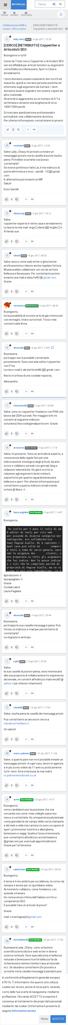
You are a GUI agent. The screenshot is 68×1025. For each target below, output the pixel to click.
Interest (14, 15)
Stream (4, 15)
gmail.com (49, 277)
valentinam (19, 869)
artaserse (18, 447)
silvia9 (16, 255)
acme (16, 799)
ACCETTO (58, 1018)
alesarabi (18, 348)
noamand (18, 145)
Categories (26, 15)
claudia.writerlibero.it (16, 723)
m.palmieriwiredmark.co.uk (20, 775)
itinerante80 (20, 405)
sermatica (19, 305)
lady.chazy (19, 39)
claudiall (17, 707)
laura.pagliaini (21, 512)
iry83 (16, 661)
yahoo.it (8, 683)
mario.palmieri (21, 753)
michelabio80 (20, 939)
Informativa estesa (24, 1010)
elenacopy (19, 213)
